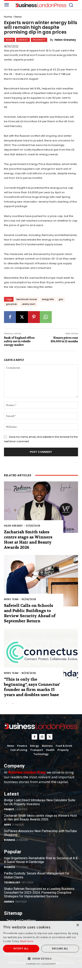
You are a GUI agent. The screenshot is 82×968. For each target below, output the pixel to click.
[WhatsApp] (46, 317)
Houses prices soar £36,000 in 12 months (64, 339)
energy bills (48, 299)
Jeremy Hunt (28, 304)
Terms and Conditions (21, 920)
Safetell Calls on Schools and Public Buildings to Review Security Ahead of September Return (30, 613)
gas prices (11, 304)
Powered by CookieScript (41, 963)
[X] (22, 317)
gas (61, 299)
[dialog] (41, 944)
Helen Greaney (65, 39)
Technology (12, 882)
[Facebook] (10, 317)
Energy (23, 39)
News (18, 17)
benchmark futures (27, 299)
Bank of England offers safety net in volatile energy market (19, 341)
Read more (26, 941)
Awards (9, 901)
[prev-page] (6, 703)
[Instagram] (42, 737)
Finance (9, 809)
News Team (11, 599)
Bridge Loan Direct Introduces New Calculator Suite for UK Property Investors (39, 802)
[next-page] (12, 703)
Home (8, 17)
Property (39, 39)
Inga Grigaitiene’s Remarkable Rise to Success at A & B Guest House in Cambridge (41, 860)
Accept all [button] (21, 948)
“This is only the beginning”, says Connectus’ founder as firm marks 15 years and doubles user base (32, 687)
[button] (41, 959)
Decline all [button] (60, 948)
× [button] (77, 925)
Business (9, 840)
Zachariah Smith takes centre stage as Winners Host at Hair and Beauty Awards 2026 (28, 539)
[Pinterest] (34, 317)
